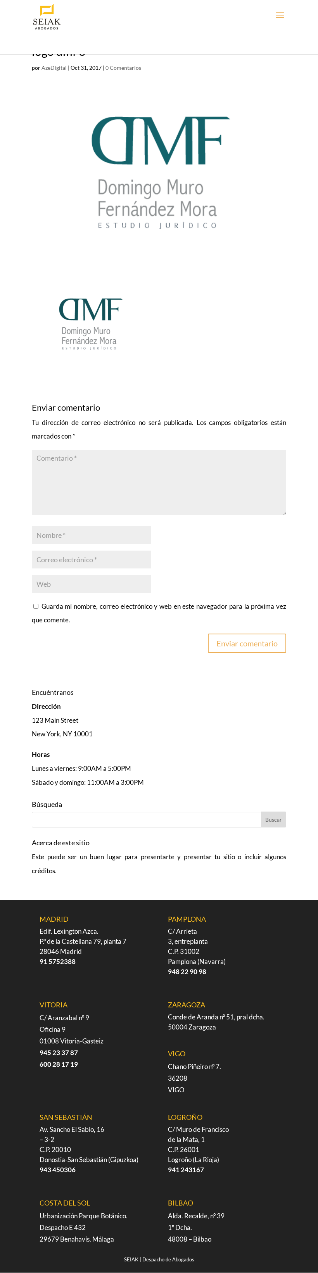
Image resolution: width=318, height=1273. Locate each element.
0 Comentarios (123, 67)
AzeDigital (54, 67)
